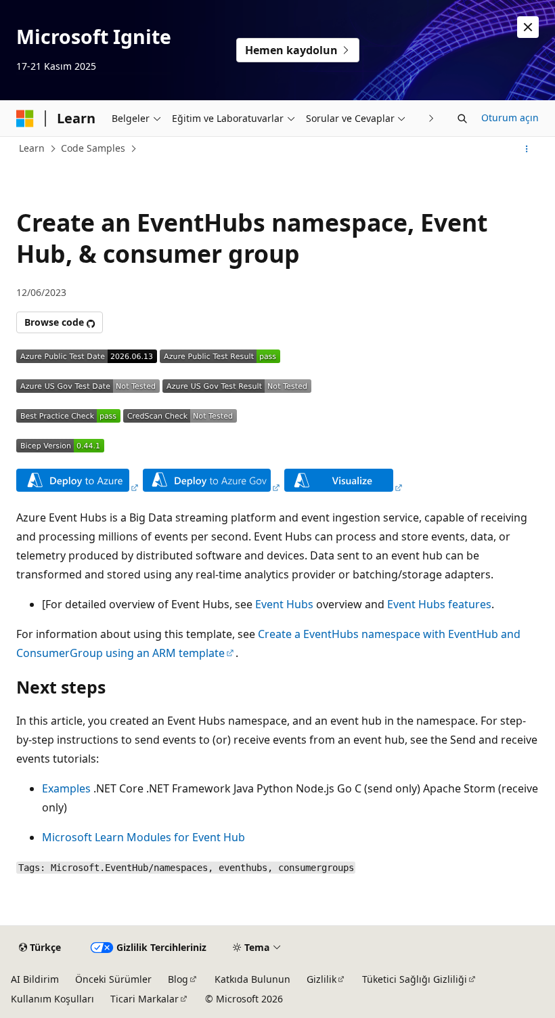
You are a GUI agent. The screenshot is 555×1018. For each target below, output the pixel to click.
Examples (66, 788)
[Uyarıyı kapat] (528, 27)
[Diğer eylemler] (527, 149)
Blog (178, 979)
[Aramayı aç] (462, 118)
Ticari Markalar (144, 998)
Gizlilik (321, 979)
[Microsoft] (25, 118)
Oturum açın (510, 117)
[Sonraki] (431, 118)
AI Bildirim (35, 979)
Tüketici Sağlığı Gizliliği (414, 979)
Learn (32, 148)
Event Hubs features (439, 604)
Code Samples (93, 148)
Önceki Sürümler (113, 979)
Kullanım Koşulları (52, 998)
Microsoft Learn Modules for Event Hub (143, 837)
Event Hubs (284, 604)
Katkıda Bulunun (252, 979)
